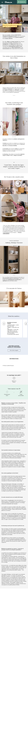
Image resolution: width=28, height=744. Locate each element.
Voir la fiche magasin (14, 350)
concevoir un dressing (14, 538)
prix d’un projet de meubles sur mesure (17, 554)
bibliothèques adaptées (13, 515)
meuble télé (11, 500)
